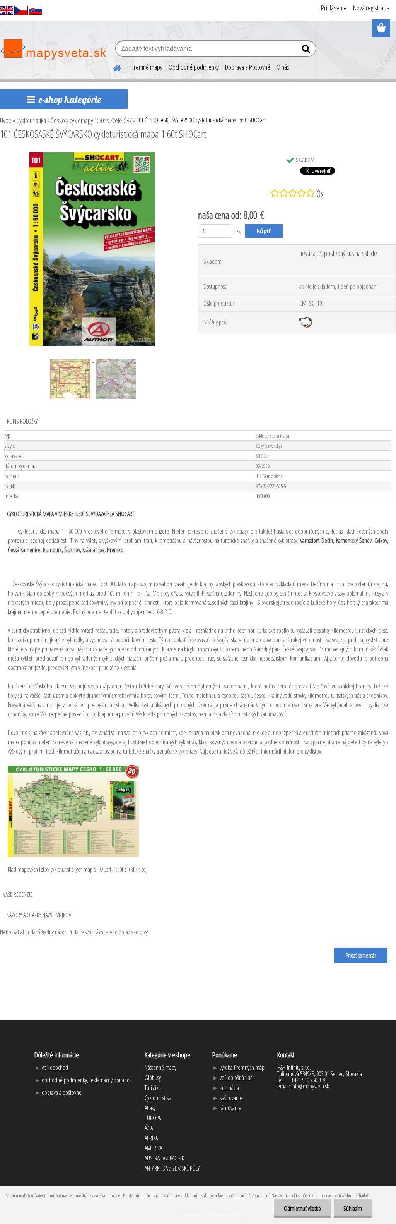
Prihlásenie (333, 7)
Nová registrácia (371, 7)
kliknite (138, 869)
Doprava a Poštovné (247, 67)
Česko (58, 120)
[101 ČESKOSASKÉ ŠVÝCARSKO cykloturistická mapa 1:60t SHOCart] (92, 155)
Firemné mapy (146, 67)
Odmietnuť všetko (302, 1208)
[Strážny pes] (305, 320)
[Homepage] (113, 67)
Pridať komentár (361, 955)
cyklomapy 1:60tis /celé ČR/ (101, 120)
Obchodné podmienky (194, 67)
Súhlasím (352, 1208)
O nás (283, 67)
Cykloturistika (31, 120)
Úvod (6, 120)
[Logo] (53, 49)
